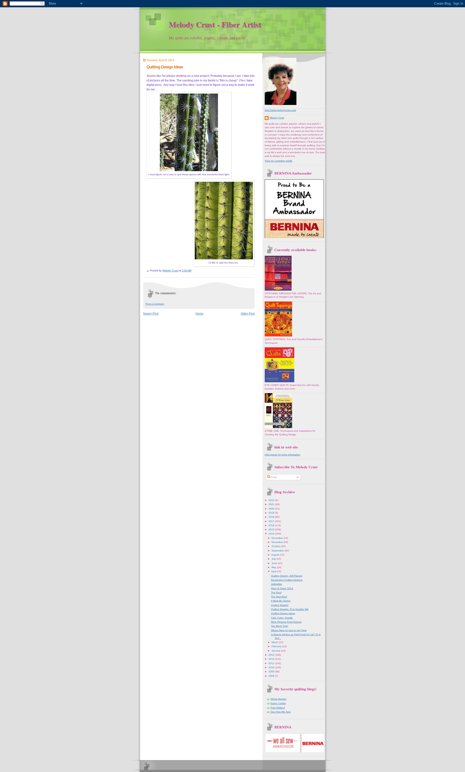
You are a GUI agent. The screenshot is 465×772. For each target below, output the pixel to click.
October (276, 546)
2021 (272, 504)
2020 (272, 508)
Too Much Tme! (279, 626)
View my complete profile (278, 160)
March (275, 642)
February (276, 646)
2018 (272, 517)
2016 (272, 525)
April (274, 571)
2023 (272, 500)
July (274, 558)
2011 (272, 663)
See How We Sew (281, 711)
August (275, 554)
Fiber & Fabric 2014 (282, 588)
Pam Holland (278, 707)
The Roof (276, 592)
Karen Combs (278, 703)
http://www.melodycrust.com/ (280, 110)
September (278, 550)
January (276, 650)
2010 (272, 667)
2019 (272, 512)
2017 (272, 521)
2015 (272, 529)
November (277, 542)
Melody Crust (277, 117)
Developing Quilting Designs (286, 580)
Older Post (248, 313)
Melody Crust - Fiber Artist (215, 24)
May (274, 567)
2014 (272, 533)
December (277, 538)
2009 (272, 671)
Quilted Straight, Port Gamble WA (290, 609)
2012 (272, 659)
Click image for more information (282, 454)
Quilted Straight (279, 605)
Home (199, 313)
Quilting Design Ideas (283, 613)
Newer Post (150, 313)
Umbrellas (276, 584)
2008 (272, 676)
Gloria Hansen (279, 699)
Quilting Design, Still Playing (286, 575)
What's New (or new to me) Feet (289, 630)
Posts (273, 477)
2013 (272, 654)
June (274, 563)
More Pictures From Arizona (286, 622)
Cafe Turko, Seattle (282, 617)
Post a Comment (155, 303)
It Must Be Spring (280, 600)
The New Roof (279, 596)
